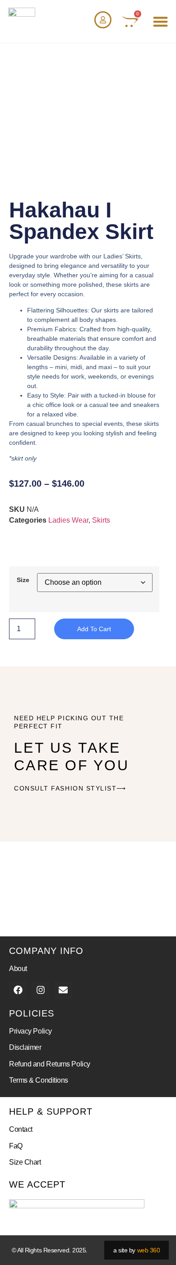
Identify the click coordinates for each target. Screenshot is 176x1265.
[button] (161, 21)
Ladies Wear (68, 520)
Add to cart (94, 628)
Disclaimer (25, 1047)
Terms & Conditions (38, 1080)
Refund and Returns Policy (49, 1064)
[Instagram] (41, 990)
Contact (20, 1129)
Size (23, 580)
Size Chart (25, 1162)
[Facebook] (18, 990)
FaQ (16, 1146)
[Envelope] (63, 990)
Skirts (101, 520)
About (18, 968)
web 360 (148, 1250)
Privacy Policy (30, 1031)
